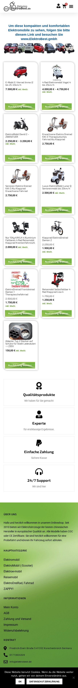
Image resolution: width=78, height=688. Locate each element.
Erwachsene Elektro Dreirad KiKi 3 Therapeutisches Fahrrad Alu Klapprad (57, 137)
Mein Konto (11, 607)
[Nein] (73, 679)
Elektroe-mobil (13, 571)
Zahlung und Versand (17, 619)
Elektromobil (12, 559)
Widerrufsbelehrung (16, 630)
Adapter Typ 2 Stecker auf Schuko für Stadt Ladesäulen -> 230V (20, 343)
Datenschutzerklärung (44, 681)
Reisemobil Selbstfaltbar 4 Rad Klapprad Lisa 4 (56, 290)
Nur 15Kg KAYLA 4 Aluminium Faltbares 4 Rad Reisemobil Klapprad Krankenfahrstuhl (20, 240)
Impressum (11, 624)
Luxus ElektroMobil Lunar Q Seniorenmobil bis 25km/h (56, 187)
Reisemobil (11, 577)
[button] (71, 6)
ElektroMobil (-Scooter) (18, 565)
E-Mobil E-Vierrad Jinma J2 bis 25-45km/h (19, 83)
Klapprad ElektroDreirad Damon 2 (55, 238)
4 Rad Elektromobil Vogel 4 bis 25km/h (56, 83)
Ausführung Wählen (20, 106)
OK (20, 681)
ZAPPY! (8, 589)
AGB (6, 613)
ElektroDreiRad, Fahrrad (19, 583)
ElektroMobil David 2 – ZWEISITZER (17, 135)
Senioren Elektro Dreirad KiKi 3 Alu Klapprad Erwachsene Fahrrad (18, 188)
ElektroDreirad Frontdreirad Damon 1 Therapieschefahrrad (20, 292)
